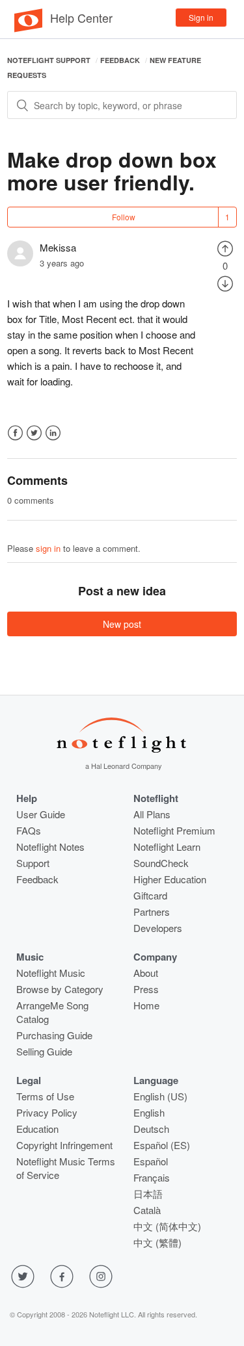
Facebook (15, 433)
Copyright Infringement (64, 1145)
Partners (151, 911)
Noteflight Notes (50, 846)
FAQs (28, 830)
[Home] (28, 28)
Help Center (81, 17)
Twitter (34, 433)
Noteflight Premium (174, 830)
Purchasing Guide (54, 1035)
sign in (48, 548)
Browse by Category (59, 989)
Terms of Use (45, 1096)
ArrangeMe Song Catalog (52, 1012)
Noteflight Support (48, 60)
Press (146, 989)
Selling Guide (44, 1051)
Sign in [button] (201, 17)
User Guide (40, 814)
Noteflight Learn (166, 846)
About (145, 972)
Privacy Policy (46, 1112)
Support (32, 863)
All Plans (151, 814)
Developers (157, 928)
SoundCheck (161, 863)
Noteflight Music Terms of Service (65, 1168)
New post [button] (122, 623)
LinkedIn (53, 433)
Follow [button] (123, 216)
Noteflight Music (50, 972)
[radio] (225, 247)
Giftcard (150, 895)
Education (37, 1128)
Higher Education (169, 879)
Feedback (120, 60)
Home (146, 1005)
